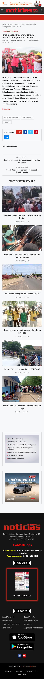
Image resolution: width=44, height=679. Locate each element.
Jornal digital (7, 621)
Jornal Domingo (8, 617)
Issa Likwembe (16, 40)
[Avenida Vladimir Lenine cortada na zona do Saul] (22, 199)
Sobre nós (8, 671)
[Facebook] (19, 655)
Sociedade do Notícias (28, 667)
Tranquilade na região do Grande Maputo (22, 294)
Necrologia (28, 624)
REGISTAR (26, 596)
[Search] (41, 10)
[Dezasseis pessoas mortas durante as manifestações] (22, 238)
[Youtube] (24, 655)
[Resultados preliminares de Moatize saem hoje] (22, 389)
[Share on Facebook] (25, 132)
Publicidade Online (31, 621)
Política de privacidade (10, 624)
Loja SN (19, 671)
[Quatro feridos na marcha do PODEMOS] (22, 353)
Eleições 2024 (27, 118)
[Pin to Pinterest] (36, 132)
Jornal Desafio (29, 617)
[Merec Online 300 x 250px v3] (22, 487)
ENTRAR (17, 596)
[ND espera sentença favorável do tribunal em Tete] (22, 314)
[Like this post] (20, 132)
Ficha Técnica (7, 628)
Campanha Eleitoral (11, 118)
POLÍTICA (7, 122)
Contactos (22, 674)
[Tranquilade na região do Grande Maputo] (22, 277)
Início (4, 24)
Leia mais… (6, 109)
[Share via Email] (6, 137)
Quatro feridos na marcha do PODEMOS (22, 369)
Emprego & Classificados (33, 628)
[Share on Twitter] (30, 132)
